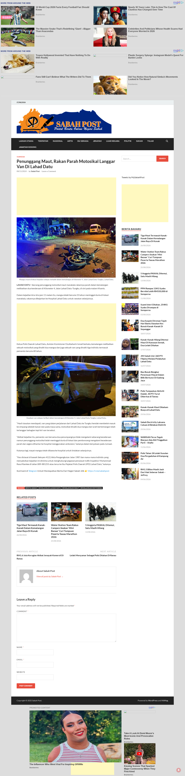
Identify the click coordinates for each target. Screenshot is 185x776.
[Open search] (167, 141)
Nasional (58, 141)
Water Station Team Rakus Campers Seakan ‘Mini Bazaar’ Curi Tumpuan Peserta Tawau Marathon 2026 (64, 531)
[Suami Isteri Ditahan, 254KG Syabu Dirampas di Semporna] (130, 305)
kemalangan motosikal (91, 488)
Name (20, 647)
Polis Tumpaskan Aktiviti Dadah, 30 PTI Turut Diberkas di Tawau (152, 394)
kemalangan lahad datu (49, 488)
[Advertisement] (66, 196)
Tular (150, 141)
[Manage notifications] (178, 770)
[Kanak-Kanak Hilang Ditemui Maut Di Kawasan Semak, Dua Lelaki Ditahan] (130, 340)
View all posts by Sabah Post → (49, 576)
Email (20, 660)
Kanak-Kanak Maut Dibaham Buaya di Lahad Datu (154, 408)
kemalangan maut (70, 488)
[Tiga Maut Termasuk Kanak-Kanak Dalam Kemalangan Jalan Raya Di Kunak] (32, 512)
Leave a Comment (49, 171)
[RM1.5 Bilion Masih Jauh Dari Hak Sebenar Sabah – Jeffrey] (130, 469)
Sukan (139, 141)
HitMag (165, 700)
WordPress (153, 700)
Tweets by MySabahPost (133, 177)
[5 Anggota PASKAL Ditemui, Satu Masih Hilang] (100, 512)
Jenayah (97, 141)
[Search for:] (145, 159)
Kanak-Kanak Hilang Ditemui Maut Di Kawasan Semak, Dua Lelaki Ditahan (154, 342)
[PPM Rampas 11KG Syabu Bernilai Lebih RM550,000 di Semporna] (130, 288)
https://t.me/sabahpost (98, 471)
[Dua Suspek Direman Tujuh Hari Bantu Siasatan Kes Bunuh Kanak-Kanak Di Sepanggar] (130, 321)
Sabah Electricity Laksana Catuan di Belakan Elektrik (153, 423)
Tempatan (43, 141)
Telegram (32, 471)
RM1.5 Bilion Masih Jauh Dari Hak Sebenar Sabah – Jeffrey (153, 472)
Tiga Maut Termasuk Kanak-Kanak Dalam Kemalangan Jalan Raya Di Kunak (31, 528)
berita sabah (31, 488)
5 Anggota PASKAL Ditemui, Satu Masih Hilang (100, 526)
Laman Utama (26, 141)
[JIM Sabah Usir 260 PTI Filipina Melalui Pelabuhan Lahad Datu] (130, 356)
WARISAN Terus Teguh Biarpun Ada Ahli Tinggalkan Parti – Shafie (154, 440)
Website (21, 672)
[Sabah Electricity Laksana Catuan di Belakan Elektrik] (130, 422)
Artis (70, 141)
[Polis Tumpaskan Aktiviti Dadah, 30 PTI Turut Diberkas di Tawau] (130, 391)
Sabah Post (35, 171)
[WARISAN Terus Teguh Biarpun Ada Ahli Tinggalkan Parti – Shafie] (130, 437)
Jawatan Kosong (27, 147)
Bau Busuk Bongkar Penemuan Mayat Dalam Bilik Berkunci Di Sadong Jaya (152, 376)
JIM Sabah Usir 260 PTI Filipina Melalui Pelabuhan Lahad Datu (153, 359)
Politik (128, 141)
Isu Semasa (82, 141)
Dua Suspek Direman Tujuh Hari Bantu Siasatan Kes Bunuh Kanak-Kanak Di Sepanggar (154, 324)
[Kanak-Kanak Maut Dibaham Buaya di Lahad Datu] (130, 407)
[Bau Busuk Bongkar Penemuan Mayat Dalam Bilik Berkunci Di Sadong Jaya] (130, 372)
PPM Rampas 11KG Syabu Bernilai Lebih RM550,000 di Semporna (154, 291)
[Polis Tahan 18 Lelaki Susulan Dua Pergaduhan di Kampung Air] (130, 453)
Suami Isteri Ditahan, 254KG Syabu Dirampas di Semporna (154, 307)
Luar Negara (112, 141)
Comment (22, 611)
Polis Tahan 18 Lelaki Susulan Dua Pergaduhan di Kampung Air (154, 456)
